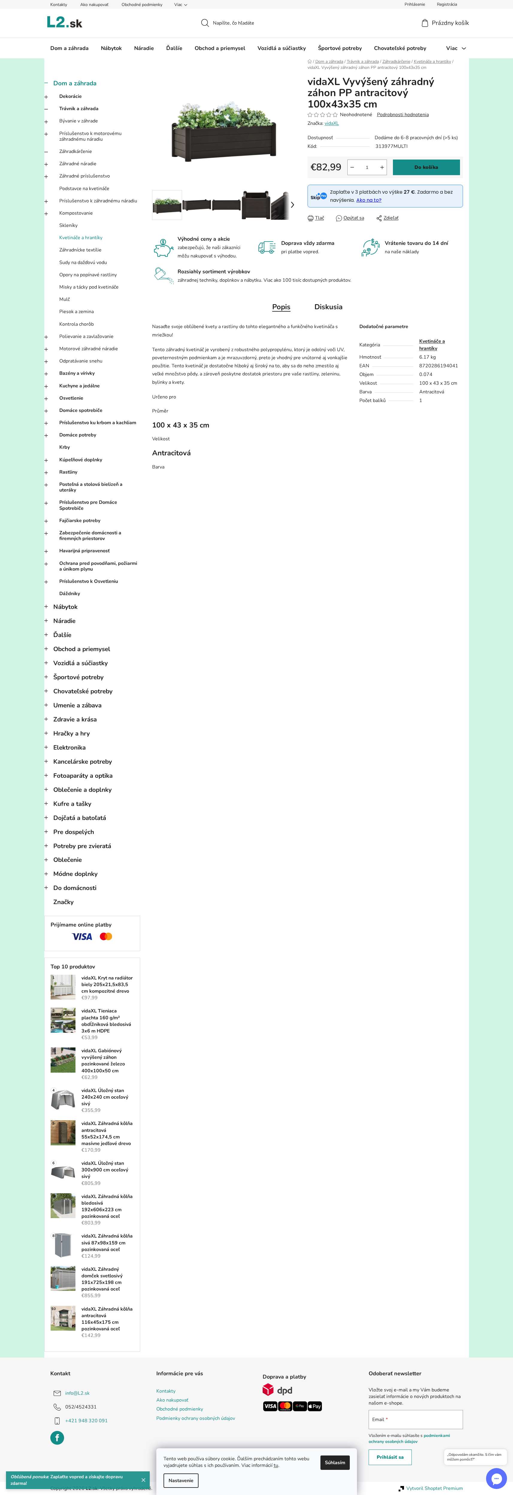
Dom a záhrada (74, 83)
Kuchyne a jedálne (79, 386)
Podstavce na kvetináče (84, 188)
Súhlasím (335, 1462)
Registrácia (447, 4)
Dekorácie (70, 96)
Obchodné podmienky (142, 4)
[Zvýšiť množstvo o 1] (382, 167)
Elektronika (69, 747)
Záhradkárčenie (75, 151)
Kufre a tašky (72, 804)
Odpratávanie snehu (80, 361)
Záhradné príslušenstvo (84, 176)
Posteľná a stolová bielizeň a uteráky (90, 487)
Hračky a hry (71, 733)
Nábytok (65, 607)
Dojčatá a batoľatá (79, 818)
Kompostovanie (76, 213)
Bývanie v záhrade (78, 121)
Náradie (64, 621)
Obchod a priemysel (81, 649)
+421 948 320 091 (86, 1420)
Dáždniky (69, 593)
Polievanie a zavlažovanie (86, 336)
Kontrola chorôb (76, 324)
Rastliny (68, 472)
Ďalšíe (62, 635)
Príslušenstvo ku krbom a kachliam (97, 422)
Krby (64, 447)
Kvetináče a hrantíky (80, 237)
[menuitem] (69, 48)
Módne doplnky (75, 874)
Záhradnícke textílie (80, 250)
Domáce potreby (77, 435)
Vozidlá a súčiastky (80, 663)
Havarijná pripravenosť (84, 551)
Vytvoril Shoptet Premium (434, 1488)
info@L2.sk (77, 1393)
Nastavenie (181, 1480)
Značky (63, 902)
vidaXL (332, 123)
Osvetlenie (71, 398)
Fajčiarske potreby (79, 520)
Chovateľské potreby (83, 691)
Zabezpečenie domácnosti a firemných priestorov (90, 536)
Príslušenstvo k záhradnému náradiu (98, 201)
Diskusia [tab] (328, 307)
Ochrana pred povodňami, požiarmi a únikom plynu (98, 566)
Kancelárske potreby (82, 761)
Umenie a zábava (77, 705)
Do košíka (426, 167)
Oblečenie (67, 860)
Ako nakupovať (94, 4)
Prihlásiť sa (390, 1457)
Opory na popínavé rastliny (88, 275)
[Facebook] (57, 1438)
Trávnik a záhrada (79, 108)
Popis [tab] (281, 307)
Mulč (64, 299)
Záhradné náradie (77, 163)
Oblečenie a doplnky (82, 790)
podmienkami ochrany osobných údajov (409, 1438)
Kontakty (58, 4)
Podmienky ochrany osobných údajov (195, 1418)
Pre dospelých (73, 832)
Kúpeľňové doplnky (80, 460)
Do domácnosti (74, 888)
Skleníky (68, 225)
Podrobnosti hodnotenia (403, 114)
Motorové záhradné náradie (88, 348)
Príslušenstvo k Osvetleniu (88, 581)
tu (276, 1465)
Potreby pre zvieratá (82, 846)
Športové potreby (78, 677)
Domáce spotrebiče (80, 410)
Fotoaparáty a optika (83, 775)
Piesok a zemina (76, 311)
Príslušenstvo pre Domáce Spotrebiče (88, 505)
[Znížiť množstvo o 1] (352, 167)
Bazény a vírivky (77, 373)
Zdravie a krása (75, 719)
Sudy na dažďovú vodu (83, 262)
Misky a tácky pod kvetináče (89, 287)
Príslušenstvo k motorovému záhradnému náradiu (90, 136)
